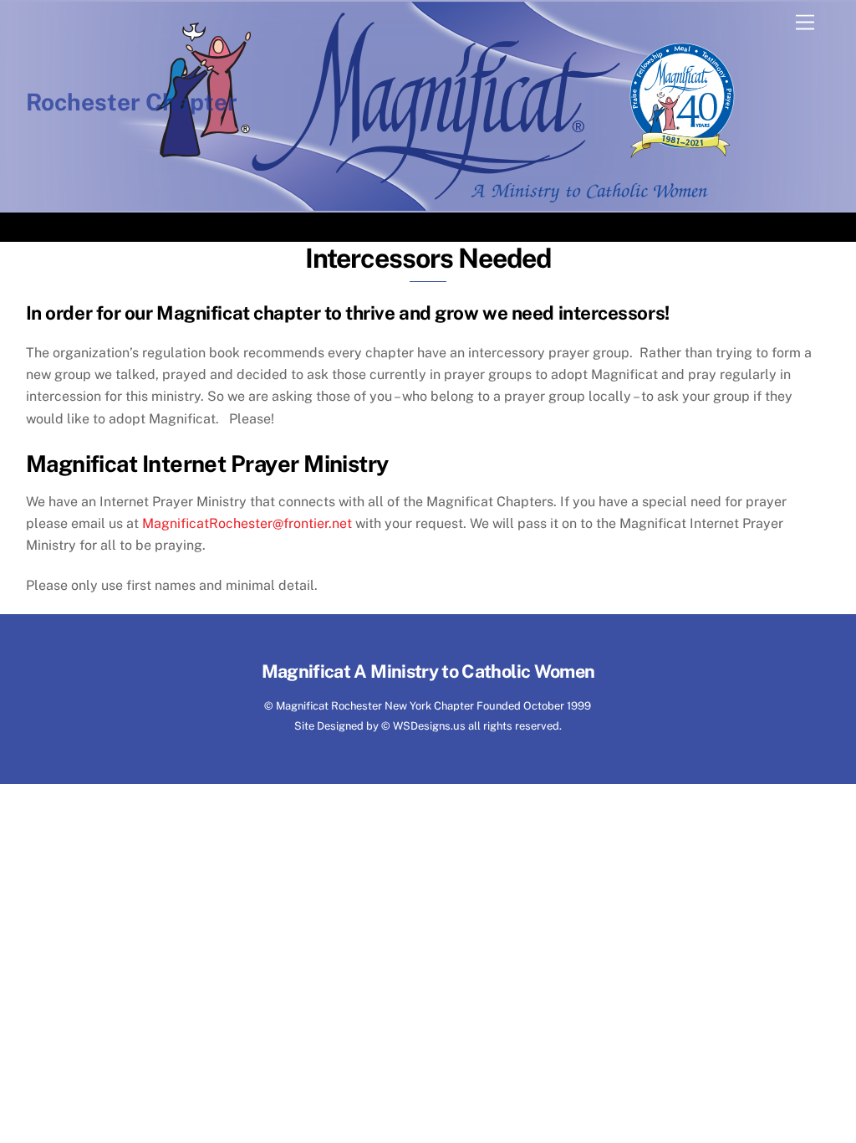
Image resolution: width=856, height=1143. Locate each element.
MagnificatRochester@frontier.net (247, 523)
